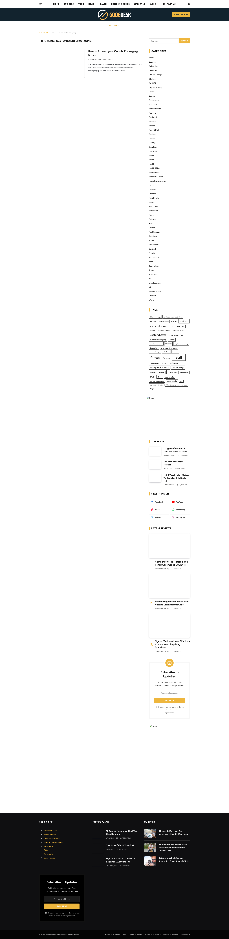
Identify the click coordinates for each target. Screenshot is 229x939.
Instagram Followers (159, 367)
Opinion (152, 219)
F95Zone (166, 352)
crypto (152, 330)
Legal (151, 185)
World (151, 300)
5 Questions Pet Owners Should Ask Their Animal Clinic (174, 859)
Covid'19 (152, 83)
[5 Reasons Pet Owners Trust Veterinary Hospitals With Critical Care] (150, 847)
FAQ (46, 850)
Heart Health (154, 172)
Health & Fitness (155, 168)
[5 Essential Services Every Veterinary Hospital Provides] (150, 833)
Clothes (152, 79)
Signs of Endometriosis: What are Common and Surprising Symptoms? (172, 644)
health (178, 357)
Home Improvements (157, 181)
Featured (153, 117)
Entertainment (155, 108)
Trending (153, 274)
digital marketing (181, 344)
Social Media (154, 244)
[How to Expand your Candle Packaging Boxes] (62, 63)
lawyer (162, 372)
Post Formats (154, 232)
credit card (180, 326)
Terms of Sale (50, 834)
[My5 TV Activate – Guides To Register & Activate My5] (155, 477)
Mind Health (154, 198)
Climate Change (155, 74)
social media (172, 381)
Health (103, 4)
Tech (81, 4)
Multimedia (153, 210)
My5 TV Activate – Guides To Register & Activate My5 (176, 478)
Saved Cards (49, 858)
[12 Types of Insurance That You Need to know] (155, 451)
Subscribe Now (181, 15)
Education (153, 104)
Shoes (151, 240)
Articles (153, 321)
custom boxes (158, 334)
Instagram (174, 363)
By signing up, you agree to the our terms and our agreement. (170, 710)
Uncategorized (155, 283)
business (184, 321)
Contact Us (169, 4)
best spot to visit (164, 321)
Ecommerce (154, 100)
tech (181, 381)
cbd (171, 326)
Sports (152, 253)
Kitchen (153, 372)
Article (151, 57)
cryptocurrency (164, 330)
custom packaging (158, 339)
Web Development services (176, 385)
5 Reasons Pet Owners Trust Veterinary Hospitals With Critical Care (173, 847)
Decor (151, 91)
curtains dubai (178, 330)
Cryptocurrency (155, 87)
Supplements (154, 257)
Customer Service (52, 838)
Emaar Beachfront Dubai (169, 348)
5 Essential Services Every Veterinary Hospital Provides (173, 832)
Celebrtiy (153, 70)
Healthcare (154, 363)
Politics (152, 227)
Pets (151, 223)
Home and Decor (120, 4)
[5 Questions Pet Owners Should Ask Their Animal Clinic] (150, 861)
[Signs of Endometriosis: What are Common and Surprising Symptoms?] (169, 625)
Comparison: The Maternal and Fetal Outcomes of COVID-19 (171, 563)
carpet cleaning (158, 326)
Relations (153, 236)
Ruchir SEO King (95, 59)
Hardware (153, 151)
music (152, 376)
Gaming (152, 142)
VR (150, 287)
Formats (166, 358)
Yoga (152, 389)
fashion (175, 352)
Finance (152, 121)
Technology (154, 266)
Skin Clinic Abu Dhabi (157, 381)
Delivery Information (53, 842)
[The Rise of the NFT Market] (155, 464)
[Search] (189, 4)
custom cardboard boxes (176, 335)
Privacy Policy (175, 710)
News (91, 4)
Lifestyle (139, 4)
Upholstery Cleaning (156, 385)
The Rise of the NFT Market (173, 463)
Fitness (152, 125)
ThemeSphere (73, 934)
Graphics (153, 147)
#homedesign (155, 317)
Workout (152, 295)
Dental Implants (156, 344)
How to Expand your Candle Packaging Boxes (113, 53)
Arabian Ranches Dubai (173, 317)
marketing (184, 372)
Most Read (153, 206)
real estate (169, 377)
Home (56, 4)
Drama (152, 96)
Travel (151, 270)
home (164, 363)
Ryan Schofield (162, 568)
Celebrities (153, 66)
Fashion (153, 4)
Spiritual (152, 249)
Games (152, 138)
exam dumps (155, 352)
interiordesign (178, 367)
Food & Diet (154, 130)
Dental (172, 339)
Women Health (155, 291)
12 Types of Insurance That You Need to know (175, 450)
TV (150, 278)
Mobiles (152, 202)
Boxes (174, 321)
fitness (155, 357)
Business (69, 4)
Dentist (168, 344)
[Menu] (40, 4)
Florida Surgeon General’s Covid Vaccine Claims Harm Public (171, 603)
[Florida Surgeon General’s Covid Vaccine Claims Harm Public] (169, 585)
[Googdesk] (114, 14)
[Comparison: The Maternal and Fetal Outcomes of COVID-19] (169, 545)
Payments (48, 846)
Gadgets (152, 134)
